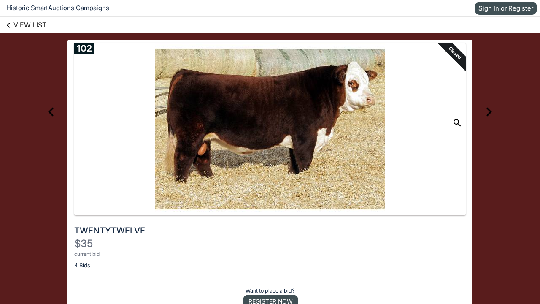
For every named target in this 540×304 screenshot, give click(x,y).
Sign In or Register (505, 8)
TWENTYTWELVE (109, 230)
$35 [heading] (83, 243)
